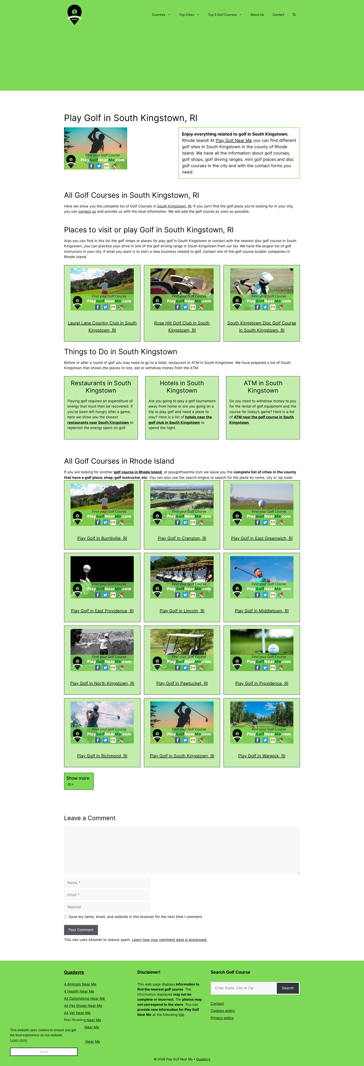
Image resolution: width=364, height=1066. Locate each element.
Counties (158, 15)
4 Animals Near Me (80, 984)
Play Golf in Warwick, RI (261, 755)
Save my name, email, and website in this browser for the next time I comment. (136, 917)
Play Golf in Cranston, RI (182, 538)
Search (288, 988)
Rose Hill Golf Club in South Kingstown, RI (182, 326)
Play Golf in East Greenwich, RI (262, 538)
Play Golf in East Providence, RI (102, 610)
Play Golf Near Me (234, 140)
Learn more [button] (18, 1040)
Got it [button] (44, 1051)
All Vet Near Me (77, 1013)
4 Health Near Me (79, 991)
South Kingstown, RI (174, 206)
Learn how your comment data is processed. (169, 940)
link (181, 1014)
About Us (257, 15)
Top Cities (186, 15)
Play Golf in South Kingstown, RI (182, 755)
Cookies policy (223, 1011)
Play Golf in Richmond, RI (102, 755)
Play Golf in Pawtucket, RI (182, 683)
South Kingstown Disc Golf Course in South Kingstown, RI (261, 326)
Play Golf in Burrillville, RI (102, 538)
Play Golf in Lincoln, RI (182, 610)
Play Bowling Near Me (82, 1020)
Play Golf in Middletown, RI (262, 610)
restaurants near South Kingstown (98, 422)
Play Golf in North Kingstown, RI (102, 683)
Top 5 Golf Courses (222, 15)
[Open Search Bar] (294, 14)
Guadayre (74, 972)
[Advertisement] (182, 61)
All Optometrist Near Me (84, 998)
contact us (87, 211)
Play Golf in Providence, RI (261, 683)
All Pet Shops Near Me (83, 1006)
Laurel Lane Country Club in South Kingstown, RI (102, 326)
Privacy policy (222, 1018)
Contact (278, 15)
